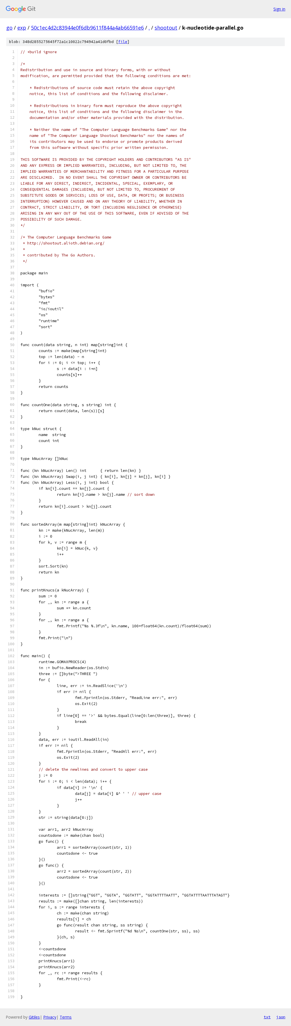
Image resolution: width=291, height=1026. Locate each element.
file (122, 41)
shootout (166, 27)
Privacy (49, 1017)
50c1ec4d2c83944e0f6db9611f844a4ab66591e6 (87, 27)
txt (267, 1016)
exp (21, 27)
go (9, 27)
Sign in (279, 9)
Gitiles (34, 1017)
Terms (66, 1017)
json (280, 1016)
